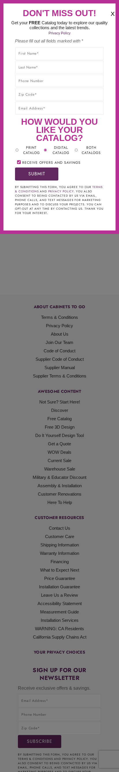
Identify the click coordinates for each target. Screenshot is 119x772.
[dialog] (59, 386)
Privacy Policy (59, 33)
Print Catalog (31, 150)
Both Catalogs (91, 150)
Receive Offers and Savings (51, 162)
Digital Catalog (61, 150)
